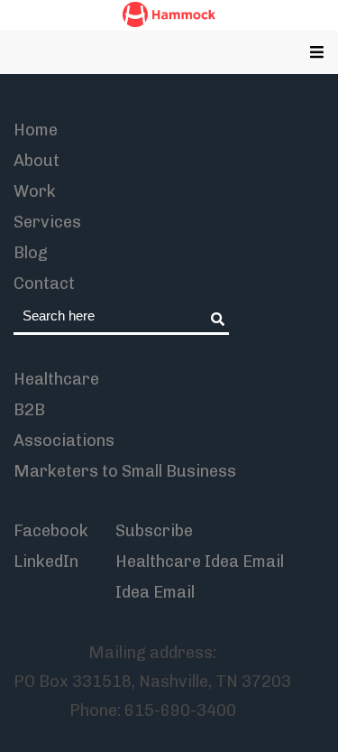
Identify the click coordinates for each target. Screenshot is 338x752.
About (36, 161)
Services (47, 222)
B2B (29, 410)
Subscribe (154, 531)
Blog (31, 253)
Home (36, 130)
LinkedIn (46, 561)
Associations (64, 440)
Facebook (51, 531)
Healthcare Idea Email (199, 561)
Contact (44, 283)
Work (35, 191)
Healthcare (56, 379)
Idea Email (155, 592)
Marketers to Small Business (125, 471)
